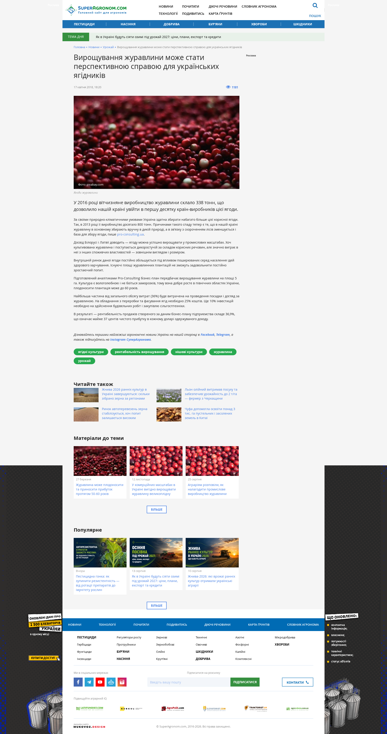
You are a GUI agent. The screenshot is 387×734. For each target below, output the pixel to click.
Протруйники (126, 644)
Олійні (160, 652)
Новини (166, 6)
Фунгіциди (84, 652)
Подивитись (193, 13)
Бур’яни (215, 24)
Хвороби (259, 24)
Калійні (240, 652)
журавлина (223, 352)
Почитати (190, 6)
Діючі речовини (223, 6)
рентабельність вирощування (139, 352)
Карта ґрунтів (220, 13)
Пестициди (84, 24)
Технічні (201, 637)
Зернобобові (165, 644)
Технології (168, 13)
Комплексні (243, 659)
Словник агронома (259, 6)
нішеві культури (188, 352)
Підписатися (245, 682)
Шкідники (302, 24)
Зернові (161, 637)
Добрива (172, 24)
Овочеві (201, 644)
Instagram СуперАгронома (130, 339)
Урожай (108, 47)
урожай (84, 361)
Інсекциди (84, 659)
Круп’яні (162, 659)
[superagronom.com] (96, 10)
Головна (79, 47)
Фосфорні (242, 644)
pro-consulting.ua (130, 234)
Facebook (208, 334)
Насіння (128, 24)
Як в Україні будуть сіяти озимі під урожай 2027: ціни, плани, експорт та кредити (158, 37)
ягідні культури (91, 352)
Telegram (223, 334)
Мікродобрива (285, 637)
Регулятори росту (129, 637)
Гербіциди (84, 644)
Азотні (239, 637)
